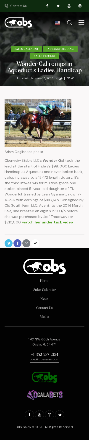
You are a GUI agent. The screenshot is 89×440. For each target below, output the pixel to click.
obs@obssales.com (44, 359)
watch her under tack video (47, 222)
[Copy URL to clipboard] (72, 78)
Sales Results (44, 56)
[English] (57, 24)
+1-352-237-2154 (44, 355)
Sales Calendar (26, 49)
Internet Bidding (60, 49)
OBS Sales (23, 427)
